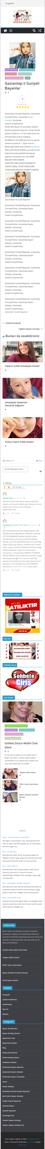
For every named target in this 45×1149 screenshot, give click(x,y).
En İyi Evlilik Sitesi (14, 897)
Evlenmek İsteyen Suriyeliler (14, 1077)
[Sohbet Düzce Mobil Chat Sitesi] (22, 711)
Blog (4, 1048)
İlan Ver (6, 1009)
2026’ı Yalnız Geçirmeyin (29, 784)
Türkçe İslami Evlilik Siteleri (19, 441)
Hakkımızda (7, 1004)
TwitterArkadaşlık (13, 323)
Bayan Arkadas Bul (11, 70)
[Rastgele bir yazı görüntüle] (39, 30)
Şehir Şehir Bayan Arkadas (13, 1096)
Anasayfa (6, 995)
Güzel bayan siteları (10, 980)
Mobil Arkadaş (8, 1086)
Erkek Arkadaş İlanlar (11, 1057)
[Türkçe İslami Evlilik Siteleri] (22, 419)
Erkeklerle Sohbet (9, 1062)
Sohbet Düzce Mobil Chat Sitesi (21, 745)
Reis (4, 852)
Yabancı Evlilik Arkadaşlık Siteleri (22, 366)
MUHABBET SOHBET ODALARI (18, 883)
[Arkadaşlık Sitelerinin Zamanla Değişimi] (22, 379)
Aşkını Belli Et (13, 866)
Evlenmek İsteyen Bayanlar (14, 78)
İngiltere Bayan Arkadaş (29, 329)
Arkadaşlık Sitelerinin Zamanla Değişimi (16, 404)
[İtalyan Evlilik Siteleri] (10, 774)
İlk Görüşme (12, 852)
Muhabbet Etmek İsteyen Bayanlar (16, 726)
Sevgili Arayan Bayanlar (13, 738)
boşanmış (35, 146)
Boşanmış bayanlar (25, 74)
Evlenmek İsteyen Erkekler (13, 1072)
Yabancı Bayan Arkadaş (12, 1120)
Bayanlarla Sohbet (10, 1043)
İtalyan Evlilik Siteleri (27, 772)
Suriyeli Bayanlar (9, 1111)
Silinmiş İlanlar (8, 1106)
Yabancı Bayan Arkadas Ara (13, 1125)
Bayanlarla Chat (11, 74)
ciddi (22, 133)
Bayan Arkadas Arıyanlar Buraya (28, 796)
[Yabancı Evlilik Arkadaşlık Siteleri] (22, 343)
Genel (27, 78)
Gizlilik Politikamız (10, 999)
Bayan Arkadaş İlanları (27, 70)
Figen (5, 837)
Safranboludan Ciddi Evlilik (18, 837)
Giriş (40, 461)
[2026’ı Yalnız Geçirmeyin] (10, 785)
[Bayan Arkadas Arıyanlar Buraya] (10, 797)
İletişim (5, 1014)
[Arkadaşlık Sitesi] (5, 30)
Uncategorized (8, 1115)
